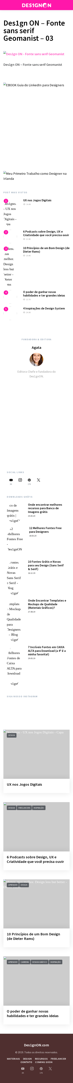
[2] (10, 236)
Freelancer (58, 1058)
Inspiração (39, 808)
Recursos (41, 1058)
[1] (10, 212)
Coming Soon (43, 1062)
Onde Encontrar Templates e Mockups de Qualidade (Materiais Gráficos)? (47, 604)
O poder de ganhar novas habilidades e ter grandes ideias (44, 293)
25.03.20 (31, 516)
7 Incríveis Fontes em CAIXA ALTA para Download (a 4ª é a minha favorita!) (47, 650)
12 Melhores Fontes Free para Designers (45, 530)
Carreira (25, 962)
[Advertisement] (36, 124)
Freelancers (24, 808)
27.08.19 (31, 611)
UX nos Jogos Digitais (37, 200)
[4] (10, 296)
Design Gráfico (39, 962)
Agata (36, 347)
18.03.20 (32, 535)
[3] (10, 266)
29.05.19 (31, 658)
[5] (10, 313)
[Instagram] (20, 481)
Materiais (13, 1058)
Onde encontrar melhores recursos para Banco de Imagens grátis (45, 508)
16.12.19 (31, 573)
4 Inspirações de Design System (44, 308)
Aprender (12, 885)
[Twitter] (38, 481)
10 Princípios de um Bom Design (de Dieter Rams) (46, 250)
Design (11, 735)
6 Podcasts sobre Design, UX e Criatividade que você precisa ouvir (46, 233)
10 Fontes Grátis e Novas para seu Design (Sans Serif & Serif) (46, 565)
